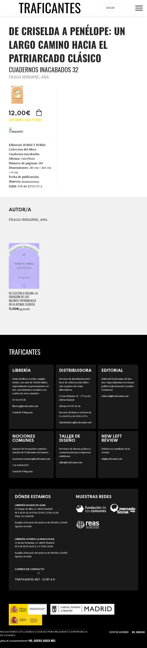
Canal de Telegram (22, 412)
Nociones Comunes (23, 438)
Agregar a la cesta (39, 112)
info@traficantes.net (27, 573)
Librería (21, 371)
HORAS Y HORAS (34, 145)
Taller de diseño (69, 438)
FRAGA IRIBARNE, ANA (29, 77)
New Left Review (111, 438)
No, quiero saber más (42, 640)
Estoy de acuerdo (119, 632)
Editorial (112, 371)
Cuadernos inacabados (24, 154)
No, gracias (138, 632)
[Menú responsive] (139, 8)
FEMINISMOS (30, 181)
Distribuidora (75, 371)
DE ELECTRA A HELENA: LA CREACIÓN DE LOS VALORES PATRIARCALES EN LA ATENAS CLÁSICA (23, 298)
